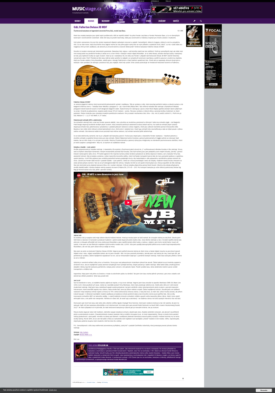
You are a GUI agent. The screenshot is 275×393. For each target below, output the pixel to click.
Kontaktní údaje (91, 382)
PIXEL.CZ (168, 1)
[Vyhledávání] (201, 21)
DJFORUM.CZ (140, 1)
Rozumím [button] (263, 390)
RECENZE (91, 21)
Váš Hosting (105, 382)
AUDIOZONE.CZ (108, 1)
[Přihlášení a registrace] (194, 21)
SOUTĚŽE (176, 21)
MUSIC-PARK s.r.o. (86, 334)
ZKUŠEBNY (162, 21)
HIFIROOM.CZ (155, 1)
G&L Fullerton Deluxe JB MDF (90, 27)
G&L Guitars (84, 332)
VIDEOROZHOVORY (121, 20)
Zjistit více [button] (53, 390)
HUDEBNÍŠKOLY (135, 20)
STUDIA (148, 21)
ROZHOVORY (106, 21)
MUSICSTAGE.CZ (125, 1)
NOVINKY (78, 21)
